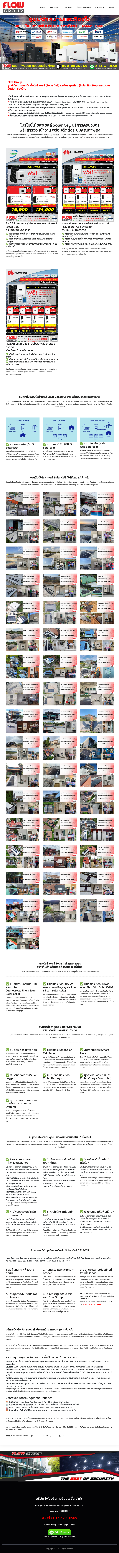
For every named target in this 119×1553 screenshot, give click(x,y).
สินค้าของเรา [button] (54, 7)
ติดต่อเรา (112, 7)
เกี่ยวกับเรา (68, 7)
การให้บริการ (99, 7)
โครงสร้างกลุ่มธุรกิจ (84, 7)
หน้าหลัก (42, 7)
